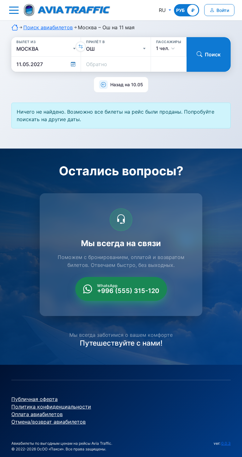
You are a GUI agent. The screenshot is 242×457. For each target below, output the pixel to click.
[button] (14, 10)
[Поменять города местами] (81, 47)
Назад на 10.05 (126, 84)
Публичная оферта (34, 399)
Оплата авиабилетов (37, 414)
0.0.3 (226, 443)
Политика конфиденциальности (51, 406)
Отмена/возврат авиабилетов (48, 422)
